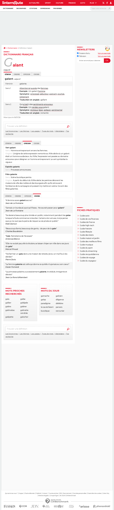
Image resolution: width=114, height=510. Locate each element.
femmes (44, 88)
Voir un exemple (104, 53)
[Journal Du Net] (35, 506)
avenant (53, 94)
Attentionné (25, 88)
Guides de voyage (87, 258)
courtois (60, 94)
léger (41, 110)
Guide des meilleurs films (91, 241)
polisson (47, 110)
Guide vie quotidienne (89, 254)
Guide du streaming (88, 251)
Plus (92, 3)
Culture (59, 3)
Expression (26, 74)
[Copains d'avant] (59, 506)
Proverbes (57, 8)
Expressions (45, 8)
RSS (60, 493)
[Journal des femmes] (9, 506)
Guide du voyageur (88, 261)
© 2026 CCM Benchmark (68, 495)
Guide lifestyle (86, 232)
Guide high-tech (87, 225)
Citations (33, 8)
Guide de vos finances (89, 219)
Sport (48, 3)
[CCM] (23, 506)
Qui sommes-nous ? (11, 493)
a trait (25, 104)
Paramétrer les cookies (94, 493)
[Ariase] (84, 506)
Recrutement (67, 493)
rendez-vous (37, 107)
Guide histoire (86, 229)
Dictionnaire (8, 8)
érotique (34, 110)
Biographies (21, 8)
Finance (72, 3)
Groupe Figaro (54, 495)
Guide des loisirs (87, 235)
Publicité (38, 493)
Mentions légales (43, 495)
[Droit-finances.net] (46, 506)
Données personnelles (79, 493)
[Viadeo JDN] (71, 506)
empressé (35, 94)
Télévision (82, 56)
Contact (44, 493)
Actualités (34, 3)
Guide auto (84, 216)
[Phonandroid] (101, 506)
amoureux (48, 104)
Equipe (21, 493)
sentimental (57, 110)
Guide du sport (86, 248)
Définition (8, 143)
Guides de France (87, 222)
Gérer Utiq (106, 493)
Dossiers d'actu (84, 53)
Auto (82, 3)
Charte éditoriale (29, 493)
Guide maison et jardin (89, 238)
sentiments (38, 104)
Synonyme (17, 74)
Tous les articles (53, 493)
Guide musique (86, 245)
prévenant (24, 97)
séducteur (44, 94)
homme (41, 91)
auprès (34, 88)
